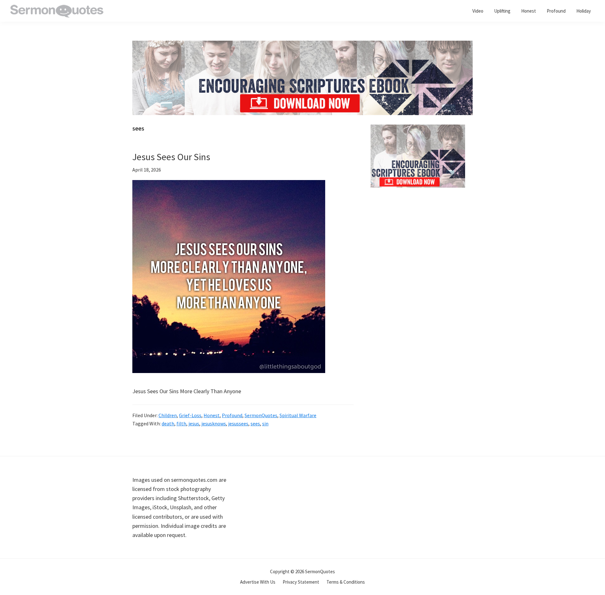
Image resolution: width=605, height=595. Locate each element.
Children (167, 415)
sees (255, 423)
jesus (193, 423)
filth (181, 423)
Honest (212, 415)
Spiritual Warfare (297, 415)
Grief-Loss (190, 415)
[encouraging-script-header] (302, 45)
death (168, 423)
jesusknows (213, 423)
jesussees (238, 423)
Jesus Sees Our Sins (171, 157)
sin (265, 423)
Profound (232, 415)
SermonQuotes (261, 415)
